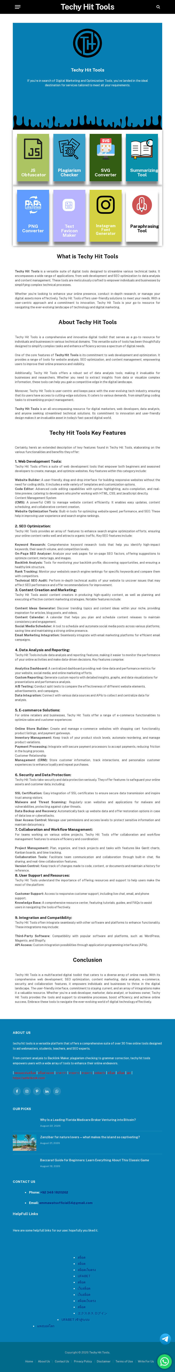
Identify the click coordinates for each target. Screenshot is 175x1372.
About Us (44, 1361)
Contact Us (62, 1361)
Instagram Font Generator (106, 230)
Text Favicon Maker (69, 231)
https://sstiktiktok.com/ (29, 1078)
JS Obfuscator (33, 172)
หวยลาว (74, 1073)
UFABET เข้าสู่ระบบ (75, 1319)
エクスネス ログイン (92, 1313)
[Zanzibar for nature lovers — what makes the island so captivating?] (24, 1143)
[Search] (158, 7)
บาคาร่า (61, 1073)
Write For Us (146, 1361)
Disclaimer (104, 1361)
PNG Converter (33, 228)
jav (129, 1073)
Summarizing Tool (144, 172)
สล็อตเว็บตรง (87, 1301)
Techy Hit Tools (99, 1352)
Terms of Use (124, 1361)
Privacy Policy (83, 1361)
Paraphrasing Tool (144, 228)
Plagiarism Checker (69, 172)
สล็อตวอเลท (46, 1073)
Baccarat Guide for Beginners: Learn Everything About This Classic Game (94, 1160)
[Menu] (17, 7)
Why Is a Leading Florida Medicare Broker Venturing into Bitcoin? (88, 1120)
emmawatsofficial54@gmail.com (66, 1203)
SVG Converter (106, 172)
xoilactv (99, 1073)
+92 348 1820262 (54, 1192)
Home (29, 1361)
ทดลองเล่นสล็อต (25, 1073)
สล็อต (111, 1073)
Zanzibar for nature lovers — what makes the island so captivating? (90, 1137)
